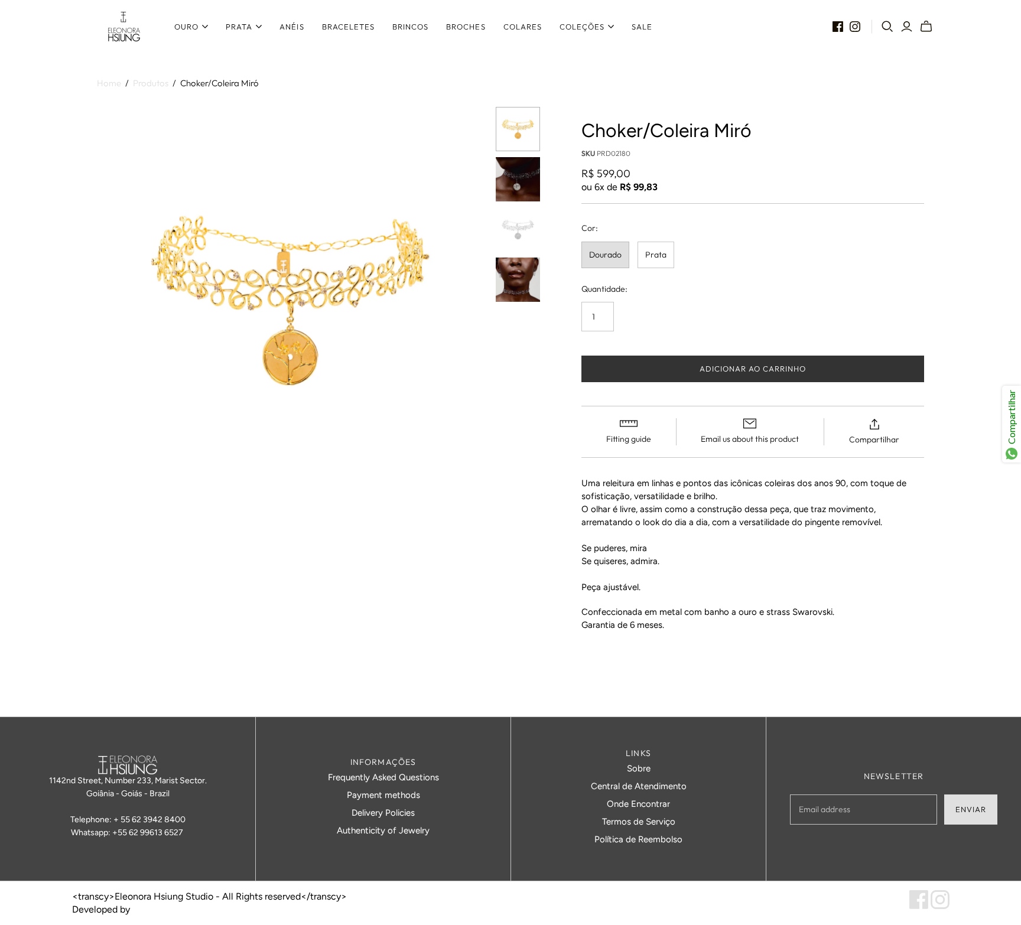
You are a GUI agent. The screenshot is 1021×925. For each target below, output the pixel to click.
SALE (642, 26)
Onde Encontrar (638, 804)
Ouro (186, 26)
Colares (522, 26)
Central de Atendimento (639, 786)
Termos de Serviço (638, 821)
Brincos (410, 26)
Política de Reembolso (638, 839)
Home (109, 83)
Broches (465, 26)
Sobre (639, 768)
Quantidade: (604, 289)
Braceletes (348, 26)
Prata (239, 26)
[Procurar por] (887, 26)
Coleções (582, 26)
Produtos (150, 83)
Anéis (291, 26)
